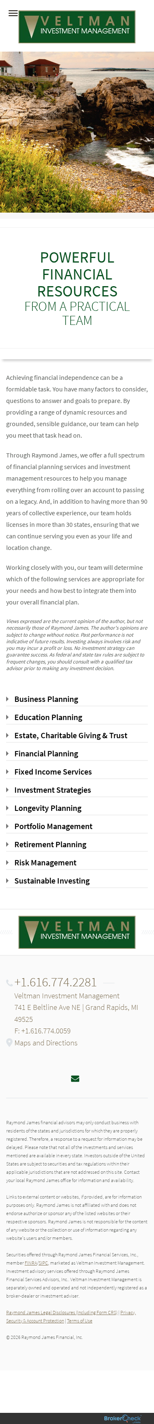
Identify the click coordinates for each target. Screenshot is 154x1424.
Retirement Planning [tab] (50, 844)
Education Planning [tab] (48, 717)
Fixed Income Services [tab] (53, 771)
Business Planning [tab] (46, 699)
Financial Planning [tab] (46, 753)
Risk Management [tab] (45, 862)
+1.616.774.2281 (55, 982)
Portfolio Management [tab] (53, 826)
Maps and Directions (46, 1042)
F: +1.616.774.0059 (42, 1030)
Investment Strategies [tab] (52, 789)
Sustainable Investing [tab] (52, 880)
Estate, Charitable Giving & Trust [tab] (70, 735)
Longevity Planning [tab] (47, 808)
